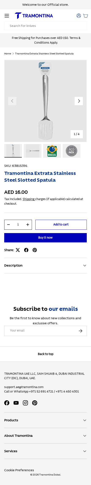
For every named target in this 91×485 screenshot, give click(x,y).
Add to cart (61, 224)
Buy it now (45, 237)
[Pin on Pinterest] (34, 250)
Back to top (45, 354)
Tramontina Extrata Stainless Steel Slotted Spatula (44, 53)
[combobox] (45, 26)
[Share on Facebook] (26, 250)
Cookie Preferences (19, 470)
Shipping (29, 199)
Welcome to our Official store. (45, 4)
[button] (85, 15)
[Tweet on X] (18, 250)
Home (7, 53)
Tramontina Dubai (49, 474)
